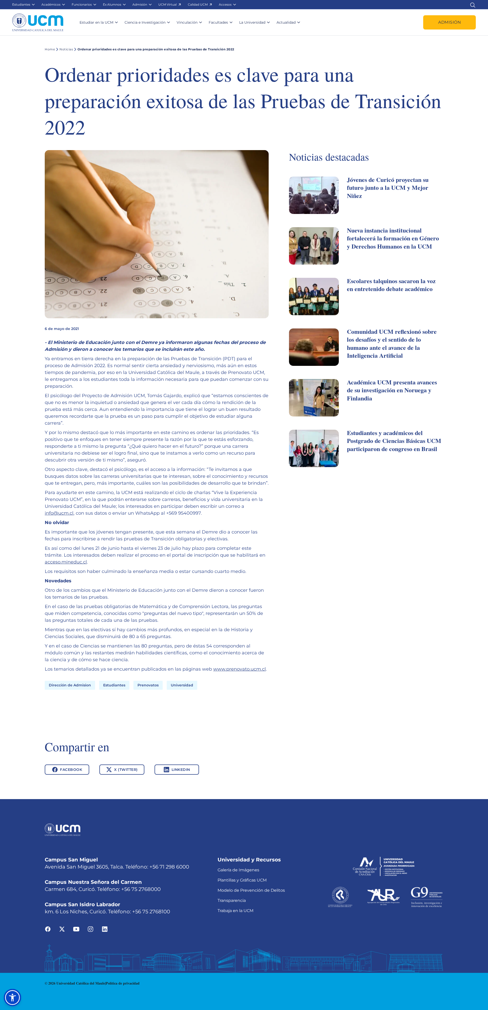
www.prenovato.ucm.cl (239, 669)
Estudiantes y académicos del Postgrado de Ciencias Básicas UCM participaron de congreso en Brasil (394, 440)
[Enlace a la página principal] (37, 22)
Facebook (71, 769)
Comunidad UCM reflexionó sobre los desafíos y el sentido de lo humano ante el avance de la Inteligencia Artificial (392, 343)
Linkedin (181, 769)
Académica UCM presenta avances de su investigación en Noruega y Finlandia (392, 390)
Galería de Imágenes (238, 870)
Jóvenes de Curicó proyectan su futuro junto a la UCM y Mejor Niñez (388, 187)
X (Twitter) (126, 769)
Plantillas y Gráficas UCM (242, 880)
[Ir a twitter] (62, 929)
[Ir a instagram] (90, 929)
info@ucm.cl (59, 513)
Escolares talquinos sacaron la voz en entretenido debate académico (391, 284)
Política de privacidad (123, 983)
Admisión (449, 22)
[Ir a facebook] (48, 929)
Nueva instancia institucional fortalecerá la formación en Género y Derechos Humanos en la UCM (393, 238)
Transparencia (232, 900)
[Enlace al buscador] (473, 4)
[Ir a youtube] (76, 929)
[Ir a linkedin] (105, 929)
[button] (23, 4)
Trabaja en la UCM (235, 910)
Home (50, 49)
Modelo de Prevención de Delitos (251, 890)
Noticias (66, 49)
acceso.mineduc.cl (66, 562)
